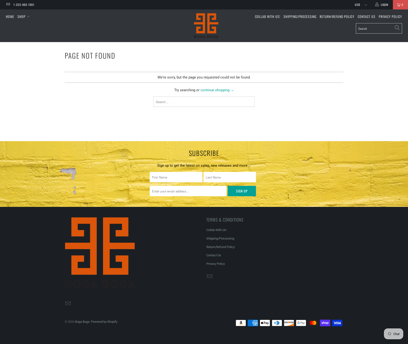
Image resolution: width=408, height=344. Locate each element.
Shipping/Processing (300, 16)
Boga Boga (82, 321)
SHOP (21, 16)
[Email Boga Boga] (8, 4)
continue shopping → (217, 90)
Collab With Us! (267, 16)
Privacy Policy (390, 16)
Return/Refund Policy (337, 16)
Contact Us (366, 16)
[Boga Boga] (206, 25)
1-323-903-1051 (23, 5)
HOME (10, 16)
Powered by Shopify (104, 321)
